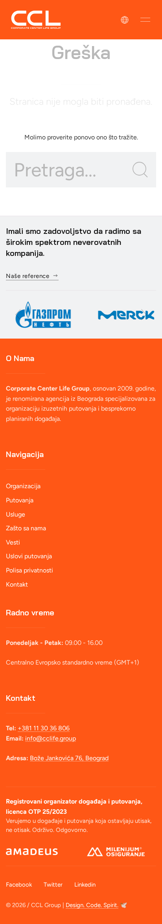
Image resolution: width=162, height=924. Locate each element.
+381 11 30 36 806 (44, 728)
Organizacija (23, 486)
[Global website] (125, 20)
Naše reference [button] (27, 276)
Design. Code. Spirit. (92, 905)
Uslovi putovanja (29, 556)
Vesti (13, 542)
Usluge (15, 514)
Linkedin (85, 884)
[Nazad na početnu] (36, 19)
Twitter (53, 884)
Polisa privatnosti (29, 570)
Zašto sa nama (26, 528)
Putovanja (19, 500)
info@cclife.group (50, 738)
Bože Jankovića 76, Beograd (69, 758)
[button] (145, 19)
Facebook (19, 884)
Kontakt (17, 584)
